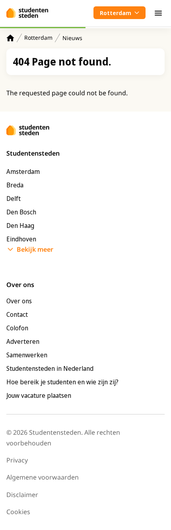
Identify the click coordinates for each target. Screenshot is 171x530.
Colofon (17, 328)
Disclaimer (22, 494)
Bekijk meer (35, 249)
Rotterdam (38, 37)
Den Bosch (21, 212)
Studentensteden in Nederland (49, 368)
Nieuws (72, 38)
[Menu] (158, 12)
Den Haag (20, 225)
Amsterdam (23, 171)
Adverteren (22, 341)
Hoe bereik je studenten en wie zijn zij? (62, 382)
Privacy (17, 460)
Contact (17, 314)
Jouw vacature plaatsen (38, 395)
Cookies (18, 511)
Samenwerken (26, 355)
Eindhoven (21, 239)
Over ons (19, 301)
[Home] (10, 38)
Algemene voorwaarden (42, 477)
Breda (14, 185)
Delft (13, 198)
